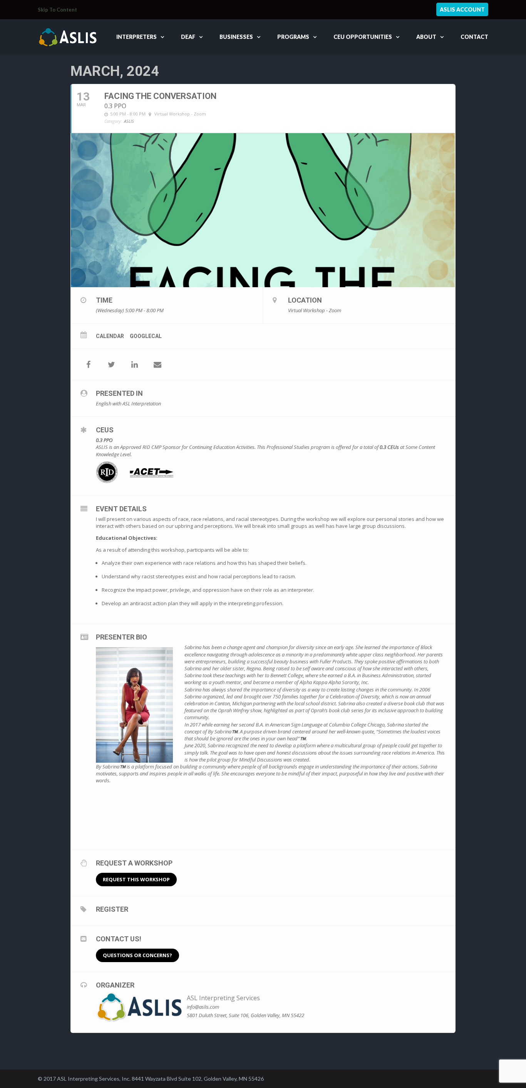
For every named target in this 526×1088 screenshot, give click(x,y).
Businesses (236, 36)
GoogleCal (146, 336)
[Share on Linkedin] (134, 364)
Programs (293, 36)
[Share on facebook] (88, 364)
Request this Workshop (136, 879)
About (426, 36)
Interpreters (136, 36)
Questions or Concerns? (137, 955)
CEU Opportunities (362, 36)
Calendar (110, 336)
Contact (474, 36)
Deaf (188, 36)
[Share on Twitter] (111, 364)
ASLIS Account (462, 9)
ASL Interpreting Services (223, 998)
